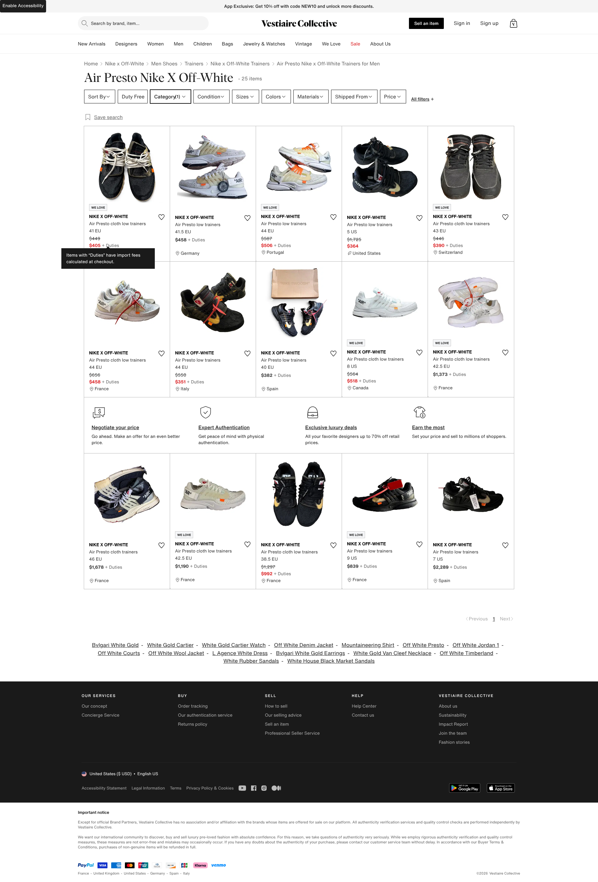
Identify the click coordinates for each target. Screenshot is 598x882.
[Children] (216, 43)
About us (448, 706)
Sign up (489, 23)
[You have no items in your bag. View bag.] (513, 23)
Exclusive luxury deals (331, 427)
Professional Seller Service (292, 733)
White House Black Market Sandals (331, 661)
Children (202, 43)
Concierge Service (100, 715)
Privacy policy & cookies (210, 788)
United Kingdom (106, 873)
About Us (380, 43)
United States (135, 873)
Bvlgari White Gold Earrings (310, 653)
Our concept (94, 706)
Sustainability (453, 715)
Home (91, 63)
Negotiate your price (115, 427)
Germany (157, 873)
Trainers (194, 63)
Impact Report (453, 724)
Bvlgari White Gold (115, 645)
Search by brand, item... (115, 23)
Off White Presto (423, 645)
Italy (186, 873)
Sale (355, 43)
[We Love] (345, 43)
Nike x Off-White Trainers (240, 63)
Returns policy (192, 724)
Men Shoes (164, 63)
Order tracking (193, 706)
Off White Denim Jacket (303, 645)
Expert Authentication (224, 427)
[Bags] (237, 43)
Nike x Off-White (124, 63)
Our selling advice (283, 715)
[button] (513, 23)
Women (155, 43)
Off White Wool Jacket (176, 653)
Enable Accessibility (23, 5)
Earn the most (428, 427)
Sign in (462, 23)
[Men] (188, 43)
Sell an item (426, 23)
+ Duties (110, 245)
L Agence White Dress (240, 653)
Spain (174, 873)
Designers (126, 43)
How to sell (276, 706)
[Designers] (142, 43)
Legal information (148, 788)
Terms (175, 788)
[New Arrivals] (110, 43)
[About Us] (395, 43)
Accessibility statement (104, 788)
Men (178, 43)
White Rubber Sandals (251, 661)
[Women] (168, 43)
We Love (331, 43)
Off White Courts (119, 653)
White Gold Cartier (170, 645)
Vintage (303, 43)
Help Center (364, 706)
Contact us (363, 715)
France (83, 873)
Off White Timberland (466, 653)
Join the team (453, 733)
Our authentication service (205, 715)
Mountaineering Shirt (368, 645)
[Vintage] (317, 43)
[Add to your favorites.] (161, 217)
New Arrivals (91, 43)
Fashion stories (454, 742)
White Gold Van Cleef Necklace (392, 653)
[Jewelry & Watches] (289, 43)
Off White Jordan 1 (476, 645)
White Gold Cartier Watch (234, 645)
